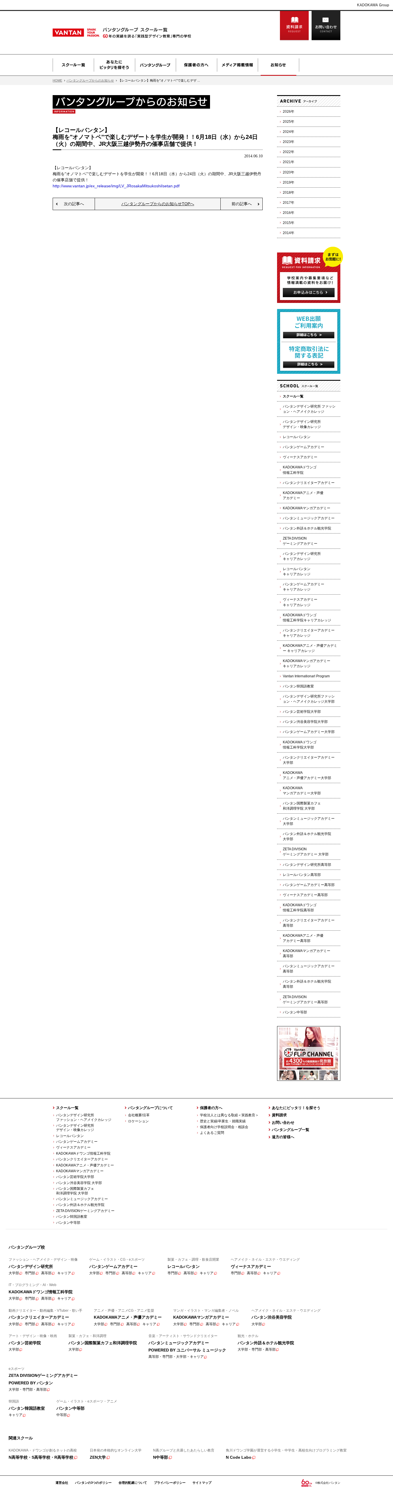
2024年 (288, 132)
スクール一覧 (73, 65)
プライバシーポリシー (170, 1482)
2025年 (288, 122)
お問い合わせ (326, 26)
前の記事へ (242, 203)
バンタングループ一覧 (290, 1130)
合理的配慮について (133, 1482)
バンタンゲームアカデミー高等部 (309, 885)
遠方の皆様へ (283, 1137)
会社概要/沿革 (139, 1115)
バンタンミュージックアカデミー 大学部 (309, 821)
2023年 (288, 142)
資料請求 (294, 26)
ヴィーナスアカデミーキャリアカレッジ (300, 602)
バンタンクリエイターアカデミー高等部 (309, 923)
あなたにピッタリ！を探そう (296, 1108)
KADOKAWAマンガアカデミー (306, 508)
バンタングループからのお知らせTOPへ (157, 203)
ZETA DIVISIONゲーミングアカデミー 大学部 (306, 851)
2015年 (288, 223)
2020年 (288, 172)
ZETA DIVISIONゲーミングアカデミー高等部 (305, 999)
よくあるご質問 (212, 1133)
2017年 (288, 203)
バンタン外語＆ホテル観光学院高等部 (307, 984)
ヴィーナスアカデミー (300, 457)
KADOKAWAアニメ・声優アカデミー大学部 (307, 775)
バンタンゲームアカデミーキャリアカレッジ (303, 586)
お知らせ (278, 65)
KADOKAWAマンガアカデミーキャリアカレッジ (306, 663)
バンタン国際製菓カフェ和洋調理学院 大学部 (302, 805)
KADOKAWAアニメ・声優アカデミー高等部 (303, 938)
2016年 (288, 213)
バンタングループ (155, 65)
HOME (57, 80)
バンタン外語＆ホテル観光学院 (307, 528)
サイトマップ (201, 1482)
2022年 (288, 152)
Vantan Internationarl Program (306, 676)
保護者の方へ (196, 65)
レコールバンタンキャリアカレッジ (296, 571)
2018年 (288, 193)
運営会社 (62, 1482)
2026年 (288, 112)
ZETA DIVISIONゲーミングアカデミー (300, 541)
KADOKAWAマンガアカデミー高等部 (306, 953)
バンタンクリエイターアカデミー (309, 483)
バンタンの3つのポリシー (93, 1482)
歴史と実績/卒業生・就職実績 (223, 1121)
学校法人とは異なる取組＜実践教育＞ (229, 1115)
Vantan (90, 32)
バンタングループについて (150, 1108)
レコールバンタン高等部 (302, 875)
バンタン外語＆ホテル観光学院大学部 (307, 836)
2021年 (288, 162)
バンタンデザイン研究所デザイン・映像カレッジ (302, 424)
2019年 (288, 182)
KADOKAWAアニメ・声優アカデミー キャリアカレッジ (310, 648)
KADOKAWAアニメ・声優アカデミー (303, 495)
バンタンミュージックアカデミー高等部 (309, 968)
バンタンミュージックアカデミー (309, 518)
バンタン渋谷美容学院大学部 (305, 722)
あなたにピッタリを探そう (114, 65)
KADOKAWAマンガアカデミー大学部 (302, 790)
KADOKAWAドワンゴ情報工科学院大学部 (299, 744)
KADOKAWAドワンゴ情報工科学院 (299, 469)
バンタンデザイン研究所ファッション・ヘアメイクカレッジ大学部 (309, 699)
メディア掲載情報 (237, 65)
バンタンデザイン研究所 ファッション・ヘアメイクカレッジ (309, 409)
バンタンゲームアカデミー (303, 447)
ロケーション (138, 1121)
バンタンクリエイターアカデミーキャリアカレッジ (309, 633)
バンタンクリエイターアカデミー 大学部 (309, 760)
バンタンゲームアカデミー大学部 (309, 732)
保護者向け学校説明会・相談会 (224, 1127)
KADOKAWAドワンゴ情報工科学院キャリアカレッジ (307, 617)
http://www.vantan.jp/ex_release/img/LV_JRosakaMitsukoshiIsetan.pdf (116, 186)
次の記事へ (74, 203)
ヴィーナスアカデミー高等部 (305, 895)
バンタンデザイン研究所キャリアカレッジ (302, 556)
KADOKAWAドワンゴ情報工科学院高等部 (299, 907)
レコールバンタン (296, 437)
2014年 (288, 233)
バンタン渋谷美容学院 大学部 (79, 1183)
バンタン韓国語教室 (298, 686)
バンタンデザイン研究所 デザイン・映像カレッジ (73, 1127)
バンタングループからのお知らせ (90, 80)
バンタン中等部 (295, 1012)
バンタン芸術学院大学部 (302, 712)
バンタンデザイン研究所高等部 (307, 865)
